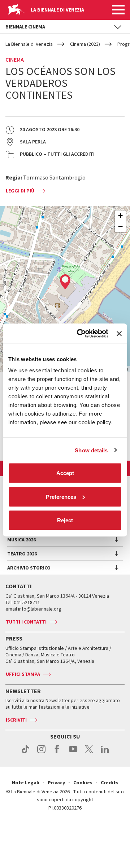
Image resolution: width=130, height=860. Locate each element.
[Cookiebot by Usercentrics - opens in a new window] (80, 333)
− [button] (120, 226)
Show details (91, 450)
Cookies (82, 782)
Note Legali (25, 782)
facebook (57, 753)
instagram (41, 753)
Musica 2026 (21, 539)
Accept (65, 473)
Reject (65, 520)
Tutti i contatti (26, 622)
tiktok (25, 753)
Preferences (61, 496)
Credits (109, 782)
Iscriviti (16, 720)
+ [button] (120, 215)
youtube (73, 753)
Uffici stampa (23, 674)
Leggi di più (20, 190)
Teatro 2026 (22, 553)
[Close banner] (119, 333)
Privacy (56, 782)
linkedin (105, 753)
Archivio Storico (29, 567)
